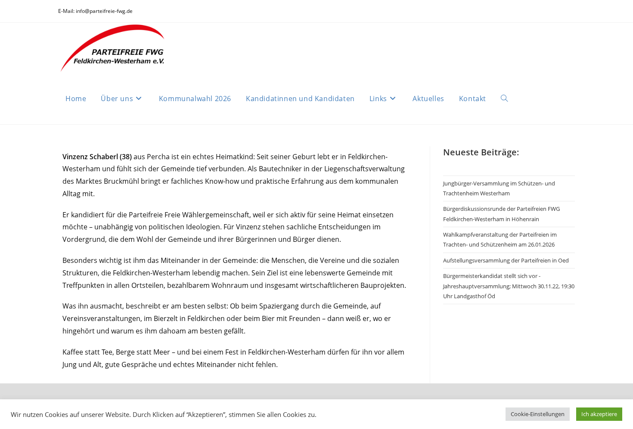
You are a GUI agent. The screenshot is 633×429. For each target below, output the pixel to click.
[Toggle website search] (504, 98)
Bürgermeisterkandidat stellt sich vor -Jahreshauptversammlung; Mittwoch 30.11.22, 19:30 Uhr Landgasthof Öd (508, 286)
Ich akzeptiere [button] (599, 414)
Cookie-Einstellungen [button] (538, 414)
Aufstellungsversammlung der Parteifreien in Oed (506, 260)
